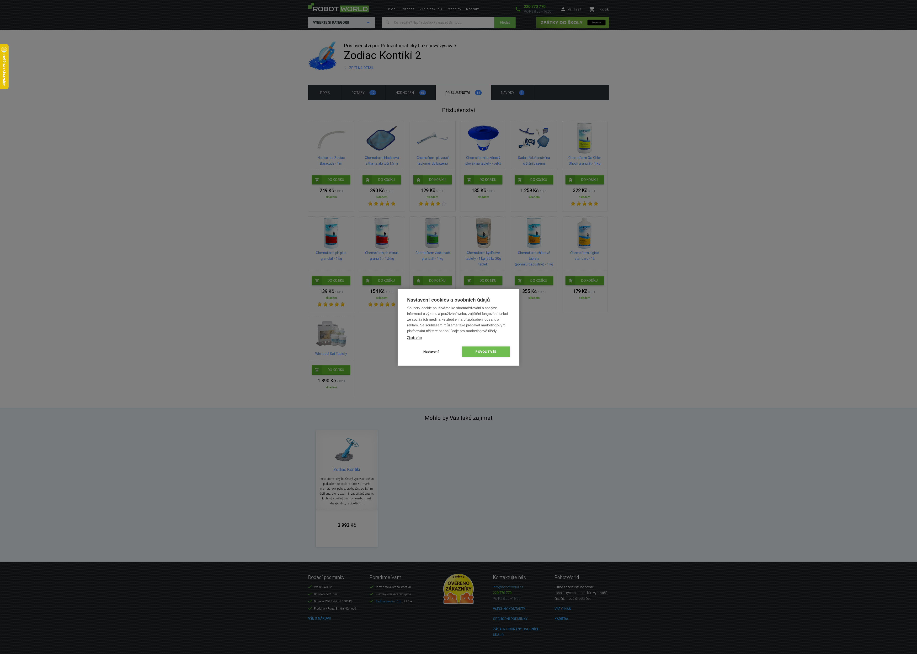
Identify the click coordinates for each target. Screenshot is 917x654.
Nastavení (431, 351)
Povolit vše (485, 351)
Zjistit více (414, 338)
